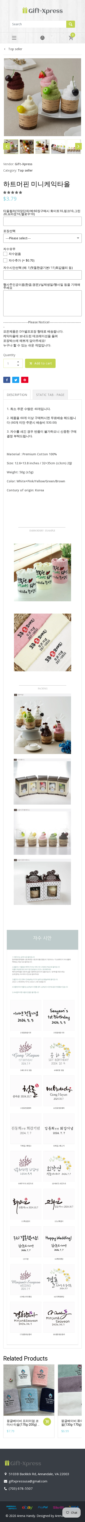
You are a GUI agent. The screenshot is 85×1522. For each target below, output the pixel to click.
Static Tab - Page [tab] (50, 395)
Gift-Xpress (23, 164)
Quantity (9, 355)
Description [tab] (17, 395)
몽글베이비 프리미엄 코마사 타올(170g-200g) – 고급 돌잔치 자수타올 (23, 1424)
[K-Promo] (42, 10)
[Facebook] (6, 380)
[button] (13, 192)
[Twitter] (15, 380)
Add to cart (43, 363)
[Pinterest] (24, 380)
